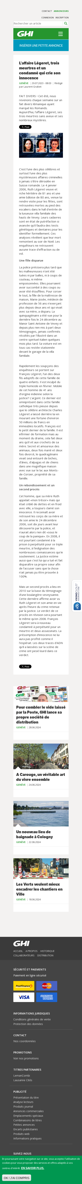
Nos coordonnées (24, 1041)
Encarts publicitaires (25, 1129)
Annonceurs (61, 11)
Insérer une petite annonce (41, 46)
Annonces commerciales (28, 1111)
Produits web (21, 1134)
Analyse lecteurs (23, 1102)
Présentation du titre (26, 1097)
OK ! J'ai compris (16, 1178)
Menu (60, 34)
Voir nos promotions (26, 1058)
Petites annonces (24, 1124)
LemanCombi (21, 1075)
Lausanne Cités (22, 1080)
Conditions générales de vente (32, 1019)
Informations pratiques (27, 1138)
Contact (47, 11)
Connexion (47, 17)
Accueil (18, 951)
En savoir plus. (32, 1168)
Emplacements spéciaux (28, 1115)
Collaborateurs (24, 955)
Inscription (62, 17)
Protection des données (28, 1024)
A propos (32, 951)
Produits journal (23, 1106)
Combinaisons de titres (27, 1120)
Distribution (45, 955)
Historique (47, 951)
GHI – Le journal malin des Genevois (25, 34)
